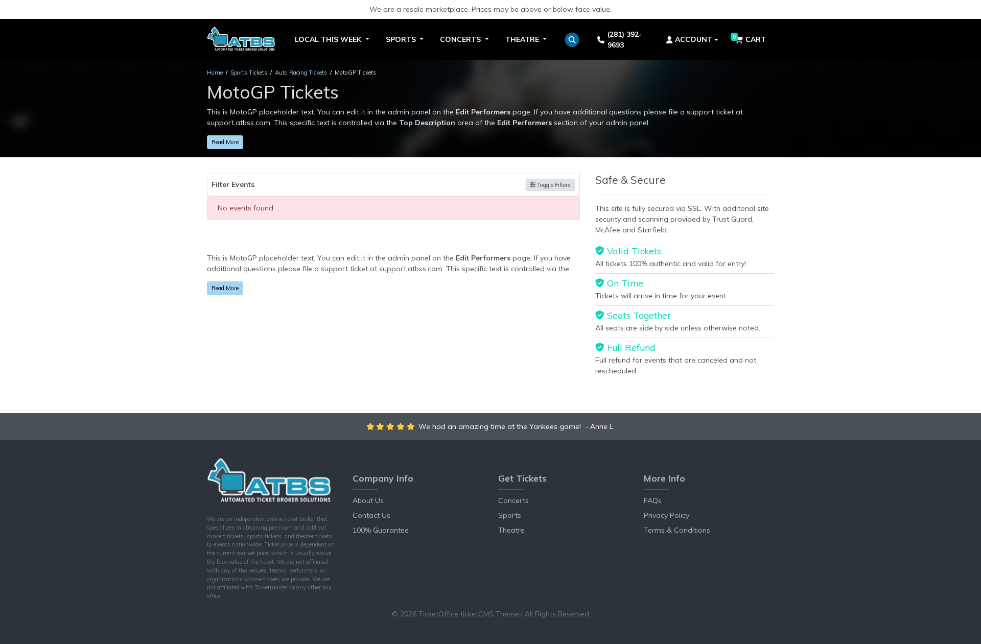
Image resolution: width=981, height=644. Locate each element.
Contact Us (371, 515)
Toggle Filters (553, 184)
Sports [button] (402, 39)
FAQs (653, 500)
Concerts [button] (461, 39)
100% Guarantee (381, 530)
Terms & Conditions (677, 530)
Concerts (513, 500)
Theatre (511, 530)
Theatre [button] (523, 39)
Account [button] (693, 39)
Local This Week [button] (329, 39)
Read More (225, 142)
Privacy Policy (666, 515)
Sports (509, 515)
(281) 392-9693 (625, 40)
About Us (368, 500)
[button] (572, 40)
